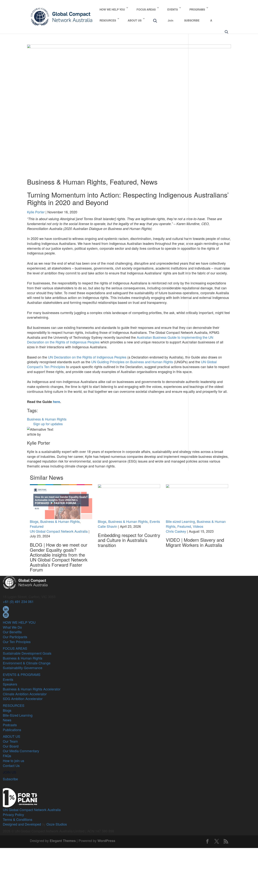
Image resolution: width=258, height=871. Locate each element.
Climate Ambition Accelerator (25, 693)
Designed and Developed (22, 824)
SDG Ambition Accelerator (22, 698)
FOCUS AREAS (146, 9)
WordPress (106, 840)
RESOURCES (108, 20)
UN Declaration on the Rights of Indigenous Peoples (87, 357)
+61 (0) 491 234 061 (18, 601)
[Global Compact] (25, 581)
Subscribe (10, 778)
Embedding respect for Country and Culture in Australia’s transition (129, 540)
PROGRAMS (197, 9)
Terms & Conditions (17, 819)
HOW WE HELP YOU (112, 9)
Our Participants (15, 636)
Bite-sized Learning (180, 521)
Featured (123, 181)
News (149, 181)
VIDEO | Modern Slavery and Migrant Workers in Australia (195, 542)
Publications (12, 729)
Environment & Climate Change (26, 662)
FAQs (7, 755)
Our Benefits (12, 631)
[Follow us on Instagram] (6, 614)
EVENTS (172, 9)
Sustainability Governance (22, 667)
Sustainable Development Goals (27, 653)
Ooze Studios (56, 824)
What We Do (12, 627)
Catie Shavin (107, 526)
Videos (198, 526)
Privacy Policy (13, 814)
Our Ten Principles (17, 641)
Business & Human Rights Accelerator (31, 688)
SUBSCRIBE (191, 20)
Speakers (10, 684)
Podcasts (10, 724)
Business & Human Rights (66, 181)
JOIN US (9, 772)
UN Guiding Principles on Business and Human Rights (132, 361)
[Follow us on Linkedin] (6, 608)
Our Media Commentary (21, 750)
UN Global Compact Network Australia (59, 531)
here (56, 401)
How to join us (13, 760)
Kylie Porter (36, 211)
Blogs (34, 521)
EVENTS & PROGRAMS (21, 674)
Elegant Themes (63, 840)
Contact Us (11, 765)
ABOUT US (134, 20)
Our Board (11, 746)
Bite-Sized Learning (17, 715)
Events (155, 521)
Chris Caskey (176, 531)
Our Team (10, 741)
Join (170, 20)
